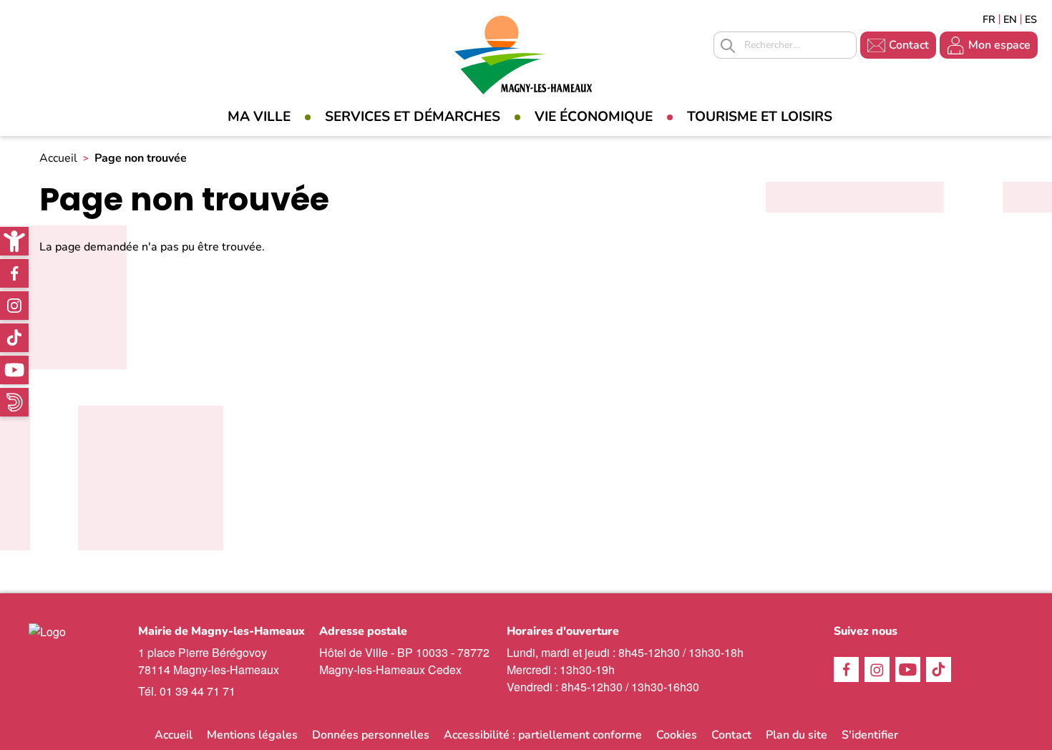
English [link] (1010, 19)
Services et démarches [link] (412, 116)
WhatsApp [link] (14, 402)
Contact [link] (909, 45)
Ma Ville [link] (259, 116)
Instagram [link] (14, 305)
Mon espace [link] (999, 45)
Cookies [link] (676, 735)
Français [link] (989, 19)
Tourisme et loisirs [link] (759, 116)
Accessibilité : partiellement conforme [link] (543, 735)
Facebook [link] (14, 273)
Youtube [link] (14, 370)
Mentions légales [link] (252, 735)
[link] (14, 241)
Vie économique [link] (594, 116)
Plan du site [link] (796, 735)
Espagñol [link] (1031, 19)
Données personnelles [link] (370, 735)
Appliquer (727, 45)
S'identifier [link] (870, 735)
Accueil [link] (58, 158)
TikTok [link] (14, 337)
